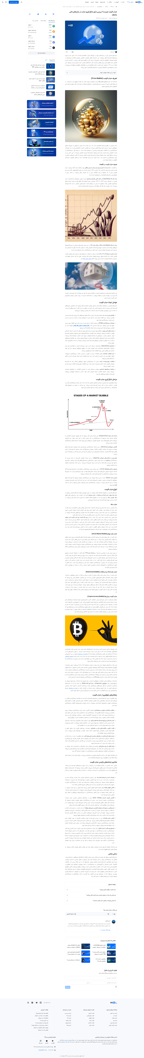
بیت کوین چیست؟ (44, 1020)
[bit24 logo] (113, 1003)
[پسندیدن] (108, 914)
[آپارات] (32, 1002)
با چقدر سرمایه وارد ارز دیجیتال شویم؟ (40, 1025)
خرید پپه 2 (68, 1015)
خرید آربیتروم (68, 1023)
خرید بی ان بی (68, 1013)
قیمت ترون (91, 1025)
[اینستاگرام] (40, 1002)
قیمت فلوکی (91, 1018)
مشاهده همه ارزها (41, 53)
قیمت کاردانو (91, 1023)
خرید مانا (69, 1018)
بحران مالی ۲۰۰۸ (87, 259)
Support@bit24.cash (43, 1050)
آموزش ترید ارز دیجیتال (43, 1030)
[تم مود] (2, 2)
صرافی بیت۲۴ (130, 2)
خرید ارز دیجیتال (73, 688)
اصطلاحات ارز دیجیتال (43, 1018)
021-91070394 (50, 1050)
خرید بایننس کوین (113, 1025)
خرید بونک (68, 1025)
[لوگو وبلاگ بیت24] (139, 2)
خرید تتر (115, 1015)
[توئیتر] (28, 1003)
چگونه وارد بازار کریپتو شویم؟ (42, 1013)
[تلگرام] (36, 1003)
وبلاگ (106, 6)
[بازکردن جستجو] (21, 2)
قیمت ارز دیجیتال (82, 654)
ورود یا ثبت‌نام (13, 2)
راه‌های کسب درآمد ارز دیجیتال (41, 1015)
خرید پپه (115, 1020)
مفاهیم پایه (99, 6)
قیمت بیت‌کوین (69, 656)
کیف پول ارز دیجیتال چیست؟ (41, 1023)
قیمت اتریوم (91, 1013)
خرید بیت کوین (113, 1013)
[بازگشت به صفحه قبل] (116, 7)
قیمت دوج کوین (90, 1015)
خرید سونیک (68, 1020)
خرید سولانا (114, 1018)
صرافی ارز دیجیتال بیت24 (67, 1040)
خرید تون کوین (113, 1023)
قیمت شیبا (91, 1020)
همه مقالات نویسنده (105, 930)
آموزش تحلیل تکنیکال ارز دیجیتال (41, 1027)
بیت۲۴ (112, 6)
